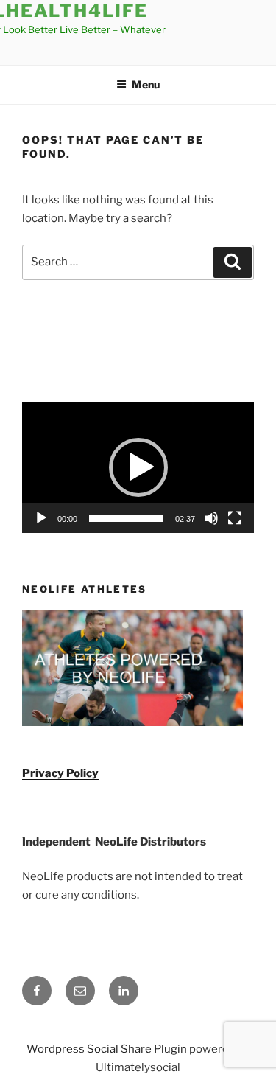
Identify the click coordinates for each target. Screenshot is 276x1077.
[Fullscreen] (234, 518)
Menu (146, 84)
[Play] (41, 518)
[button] (138, 467)
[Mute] (211, 518)
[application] (138, 467)
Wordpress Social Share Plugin (107, 1049)
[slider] (126, 518)
